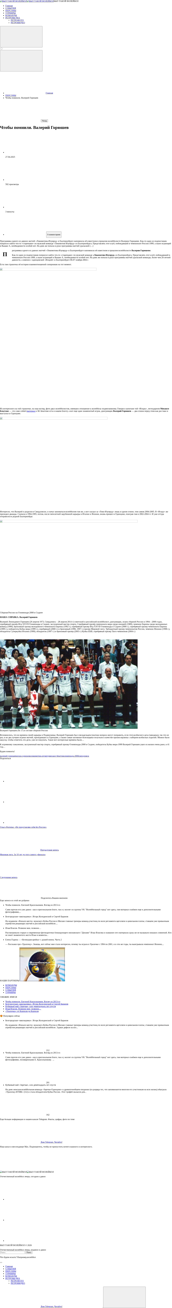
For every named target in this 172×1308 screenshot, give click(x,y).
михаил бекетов (56, 756)
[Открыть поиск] (21, 36)
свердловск (84, 756)
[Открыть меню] (21, 60)
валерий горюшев (8, 756)
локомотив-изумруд (40, 756)
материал (31, 411)
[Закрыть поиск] (1, 1262)
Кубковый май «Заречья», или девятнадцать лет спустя (30, 1006)
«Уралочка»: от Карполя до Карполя (22, 1011)
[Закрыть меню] (124, 1297)
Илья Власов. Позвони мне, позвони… (23, 1009)
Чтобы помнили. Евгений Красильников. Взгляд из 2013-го (32, 1001)
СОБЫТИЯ (10, 990)
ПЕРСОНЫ (10, 987)
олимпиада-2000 (71, 756)
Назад (44, 121)
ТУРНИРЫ (10, 992)
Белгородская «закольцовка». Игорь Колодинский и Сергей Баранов (36, 1004)
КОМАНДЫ (11, 985)
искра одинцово (23, 756)
